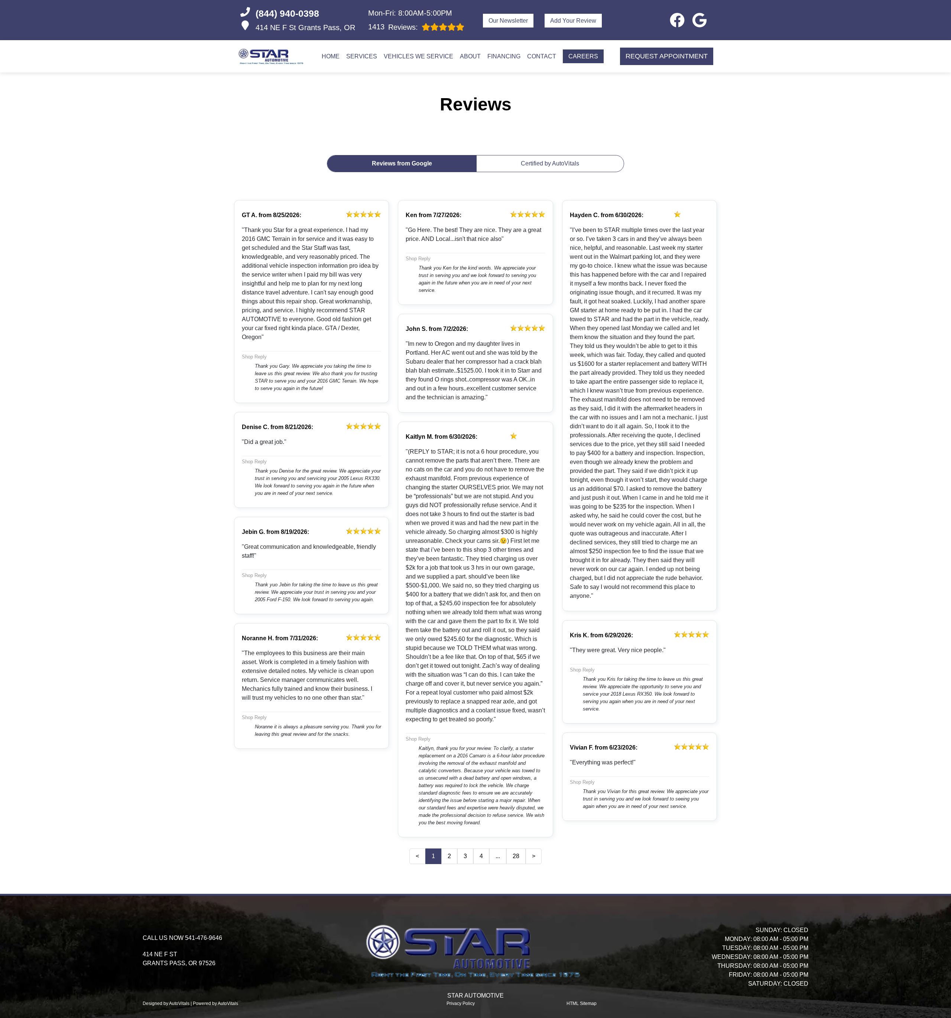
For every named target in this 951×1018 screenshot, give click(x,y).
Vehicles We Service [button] (418, 56)
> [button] (533, 856)
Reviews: (393, 27)
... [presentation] (498, 856)
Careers (583, 56)
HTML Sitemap (582, 1003)
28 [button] (516, 856)
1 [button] (433, 856)
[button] (677, 20)
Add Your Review (573, 20)
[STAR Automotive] (271, 56)
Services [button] (361, 56)
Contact (541, 56)
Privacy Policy (461, 1003)
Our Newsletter (508, 20)
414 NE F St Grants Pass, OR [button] (305, 27)
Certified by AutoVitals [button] (550, 163)
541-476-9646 (203, 938)
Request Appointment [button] (667, 56)
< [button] (417, 856)
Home (331, 56)
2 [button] (449, 856)
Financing (503, 56)
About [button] (470, 56)
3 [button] (465, 856)
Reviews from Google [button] (402, 163)
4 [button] (481, 856)
